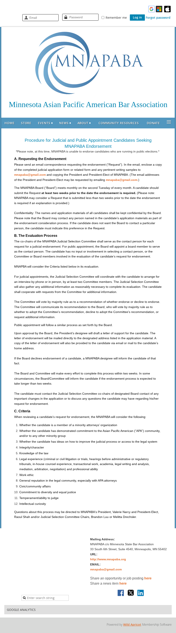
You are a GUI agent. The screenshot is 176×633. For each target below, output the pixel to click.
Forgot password (158, 17)
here (148, 578)
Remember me (116, 17)
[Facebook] (121, 593)
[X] (130, 593)
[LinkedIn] (140, 593)
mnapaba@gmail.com (30, 174)
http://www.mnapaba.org (108, 559)
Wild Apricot (132, 624)
